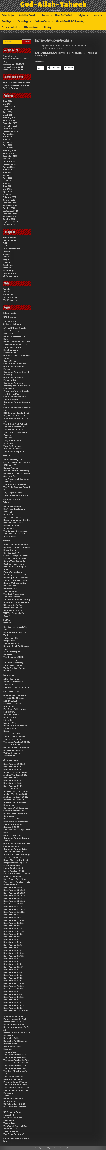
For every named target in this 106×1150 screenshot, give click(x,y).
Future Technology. (12, 572)
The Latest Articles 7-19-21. (16, 1065)
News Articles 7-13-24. (13, 983)
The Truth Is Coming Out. (15, 1085)
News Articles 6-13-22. (13, 950)
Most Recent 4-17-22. (13, 517)
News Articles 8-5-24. (13, 994)
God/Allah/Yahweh (11, 248)
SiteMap (47, 27)
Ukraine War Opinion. (13, 1098)
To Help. (7, 1096)
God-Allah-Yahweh (53, 4)
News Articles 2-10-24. (13, 920)
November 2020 (10, 205)
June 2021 (7, 186)
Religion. (81, 15)
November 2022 (10, 159)
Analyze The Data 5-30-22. (15, 794)
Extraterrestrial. (10, 27)
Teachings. (6, 21)
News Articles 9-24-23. (13, 1005)
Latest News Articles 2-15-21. (17, 874)
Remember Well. (10, 1044)
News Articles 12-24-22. (14, 764)
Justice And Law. (11, 643)
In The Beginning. (11, 865)
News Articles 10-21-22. (14, 898)
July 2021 (7, 183)
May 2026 (7, 104)
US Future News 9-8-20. (14, 1104)
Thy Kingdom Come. (13, 492)
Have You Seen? (11, 715)
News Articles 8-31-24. (13, 70)
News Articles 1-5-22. (13, 783)
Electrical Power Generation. (16, 687)
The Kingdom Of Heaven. (15, 484)
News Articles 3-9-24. (13, 926)
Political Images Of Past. (14, 1019)
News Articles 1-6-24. (13, 887)
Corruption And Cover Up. (15, 808)
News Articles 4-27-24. (13, 931)
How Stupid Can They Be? (15, 575)
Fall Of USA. (9, 712)
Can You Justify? (11, 553)
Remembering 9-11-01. (13, 523)
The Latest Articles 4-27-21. (16, 1060)
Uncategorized (9, 273)
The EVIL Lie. (9, 1052)
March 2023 (8, 148)
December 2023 (10, 123)
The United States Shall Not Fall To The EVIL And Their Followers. (16, 1090)
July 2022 (7, 170)
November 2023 (10, 126)
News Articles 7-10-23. (13, 980)
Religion (7, 257)
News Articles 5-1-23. (13, 939)
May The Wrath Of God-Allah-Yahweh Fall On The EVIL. (15, 418)
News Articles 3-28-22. (13, 923)
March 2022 (8, 181)
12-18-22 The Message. (14, 698)
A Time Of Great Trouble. (14, 328)
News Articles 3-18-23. (13, 780)
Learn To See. (9, 723)
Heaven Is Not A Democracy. (16, 471)
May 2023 (7, 142)
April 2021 (7, 192)
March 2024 (8, 115)
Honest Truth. (9, 717)
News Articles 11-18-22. (14, 912)
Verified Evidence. (11, 753)
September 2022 (10, 164)
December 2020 (10, 203)
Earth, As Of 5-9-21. (12, 347)
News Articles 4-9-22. (13, 934)
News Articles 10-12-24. (14, 64)
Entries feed (8, 294)
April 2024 (7, 112)
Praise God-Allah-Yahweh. (15, 725)
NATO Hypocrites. (11, 885)
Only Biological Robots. (14, 1016)
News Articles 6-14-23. (13, 953)
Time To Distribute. (12, 446)
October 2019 (9, 219)
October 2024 (9, 107)
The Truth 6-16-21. (12, 745)
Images (6, 254)
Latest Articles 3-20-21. (14, 868)
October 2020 (9, 208)
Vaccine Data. (9, 1123)
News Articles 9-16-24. (13, 67)
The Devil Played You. (13, 594)
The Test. (7, 438)
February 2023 (9, 150)
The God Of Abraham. (13, 429)
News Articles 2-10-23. (13, 767)
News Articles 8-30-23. (13, 989)
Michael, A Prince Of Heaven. (16, 473)
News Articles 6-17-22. (13, 956)
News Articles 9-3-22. (13, 1008)
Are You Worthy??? (12, 460)
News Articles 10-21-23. (14, 901)
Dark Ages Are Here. (12, 506)
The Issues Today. (42, 21)
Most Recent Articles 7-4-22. (16, 882)
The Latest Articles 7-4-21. (15, 1068)
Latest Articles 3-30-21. (14, 871)
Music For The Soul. (64, 15)
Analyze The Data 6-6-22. (15, 802)
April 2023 (7, 145)
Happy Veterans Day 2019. (15, 863)
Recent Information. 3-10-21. (16, 520)
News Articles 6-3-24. (13, 972)
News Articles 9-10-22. (13, 997)
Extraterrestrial (10, 237)
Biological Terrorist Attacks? (16, 547)
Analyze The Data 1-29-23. (15, 772)
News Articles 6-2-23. (13, 959)
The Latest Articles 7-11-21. (16, 1063)
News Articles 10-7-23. (13, 904)
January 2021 (9, 200)
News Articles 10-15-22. (14, 895)
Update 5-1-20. (10, 1101)
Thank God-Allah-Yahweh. (15, 424)
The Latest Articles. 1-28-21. (16, 742)
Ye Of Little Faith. (11, 1131)
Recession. (8, 1035)
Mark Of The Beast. (12, 876)
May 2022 (7, 175)
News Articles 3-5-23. (13, 786)
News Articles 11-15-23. (14, 909)
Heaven (6, 251)
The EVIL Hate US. (11, 734)
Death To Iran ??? (11, 819)
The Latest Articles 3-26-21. (16, 1054)
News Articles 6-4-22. (13, 975)
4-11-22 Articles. (10, 789)
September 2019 (10, 222)
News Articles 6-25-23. (13, 967)
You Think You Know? (13, 1134)
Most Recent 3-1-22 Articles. (16, 879)
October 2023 (9, 128)
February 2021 (9, 197)
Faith (5, 243)
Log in (6, 292)
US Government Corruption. (16, 747)
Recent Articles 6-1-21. (14, 1024)
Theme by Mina (65, 1148)
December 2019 (10, 213)
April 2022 (7, 178)
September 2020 (10, 211)
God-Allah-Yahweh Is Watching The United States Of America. (16, 385)
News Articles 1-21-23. (13, 778)
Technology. (23, 21)
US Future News (31, 27)
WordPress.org (10, 300)
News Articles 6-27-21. (13, 970)
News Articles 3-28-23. (13, 769)
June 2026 (7, 101)
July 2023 (7, 137)
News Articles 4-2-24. (13, 928)
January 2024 (9, 120)
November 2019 (10, 216)
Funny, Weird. (9, 353)
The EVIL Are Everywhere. (15, 531)
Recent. (7, 731)
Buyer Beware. (10, 550)
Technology (8, 270)
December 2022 (10, 156)
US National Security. (13, 750)
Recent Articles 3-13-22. (14, 1022)
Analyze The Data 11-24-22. (16, 791)
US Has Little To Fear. (13, 605)
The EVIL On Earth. (12, 739)
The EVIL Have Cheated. (14, 736)
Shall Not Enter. (10, 476)
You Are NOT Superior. (13, 451)
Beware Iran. (9, 805)
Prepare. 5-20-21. (11, 728)
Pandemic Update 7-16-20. (15, 580)
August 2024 (9, 109)
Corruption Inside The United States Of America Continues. (15, 813)
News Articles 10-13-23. (14, 893)
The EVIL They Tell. (12, 660)
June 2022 (7, 172)
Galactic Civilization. (13, 835)
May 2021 (7, 189)
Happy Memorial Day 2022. (15, 860)
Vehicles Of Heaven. (12, 449)
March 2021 (8, 194)
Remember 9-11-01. (12, 1038)
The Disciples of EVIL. (13, 657)
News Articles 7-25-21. (13, 986)
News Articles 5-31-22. (13, 948)
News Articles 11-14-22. (14, 906)
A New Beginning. (11, 679)
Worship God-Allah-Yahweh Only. (70, 21)
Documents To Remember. (15, 821)
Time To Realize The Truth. (15, 495)
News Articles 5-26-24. (13, 945)
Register (7, 289)
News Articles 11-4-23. (13, 915)
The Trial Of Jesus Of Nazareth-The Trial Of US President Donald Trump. (15, 1079)
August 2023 (9, 134)
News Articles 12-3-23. (13, 917)
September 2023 (10, 131)
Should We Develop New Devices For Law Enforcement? (14, 586)
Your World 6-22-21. (12, 756)
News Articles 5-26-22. (13, 942)
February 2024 (9, 118)
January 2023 (9, 153)
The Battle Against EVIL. (14, 427)
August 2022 (9, 167)
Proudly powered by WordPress (46, 1148)
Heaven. (45, 15)
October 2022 (9, 161)
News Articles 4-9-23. (13, 937)
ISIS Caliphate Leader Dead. (16, 413)
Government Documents (14, 695)
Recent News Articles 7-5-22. (16, 1033)
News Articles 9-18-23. (13, 1002)
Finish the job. (8, 15)
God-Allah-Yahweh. (27, 15)
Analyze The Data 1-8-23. (15, 775)
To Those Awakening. (13, 662)
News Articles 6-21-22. (13, 961)
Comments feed (10, 297)
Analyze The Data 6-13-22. (15, 797)
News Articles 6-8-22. (13, 978)
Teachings (8, 265)
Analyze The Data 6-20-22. (15, 800)
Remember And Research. (15, 1041)
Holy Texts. (8, 514)
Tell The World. (10, 591)
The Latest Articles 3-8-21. (15, 1057)
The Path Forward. (12, 597)
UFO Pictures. (9, 317)
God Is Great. (9, 361)
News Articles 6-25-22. (13, 964)
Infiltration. (8, 720)
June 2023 (7, 139)
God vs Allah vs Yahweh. (15, 364)
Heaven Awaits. (10, 468)
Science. (95, 15)
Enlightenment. (10, 350)
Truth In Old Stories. (12, 665)
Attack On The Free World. (15, 545)
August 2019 (9, 224)
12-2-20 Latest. (10, 701)
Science (6, 262)
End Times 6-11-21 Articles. (16, 709)
